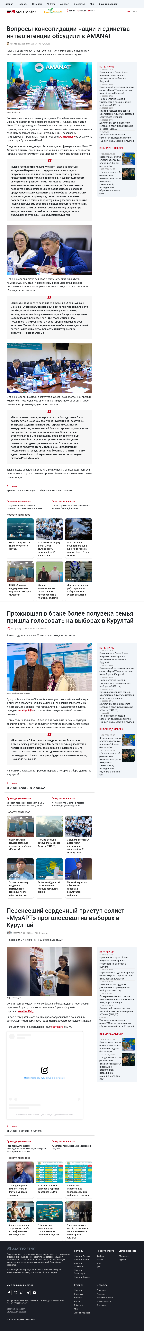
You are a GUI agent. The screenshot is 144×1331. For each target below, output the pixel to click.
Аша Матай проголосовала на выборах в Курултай (71, 1147)
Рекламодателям (105, 1298)
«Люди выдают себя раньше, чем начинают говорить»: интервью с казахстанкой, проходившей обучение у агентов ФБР (110, 183)
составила (57, 1026)
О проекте (101, 1290)
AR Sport (64, 4)
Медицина (124, 1256)
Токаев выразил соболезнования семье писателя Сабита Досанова (71, 507)
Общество (79, 4)
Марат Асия (17, 933)
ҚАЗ (135, 11)
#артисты (24, 1130)
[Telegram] (28, 1292)
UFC (98, 1267)
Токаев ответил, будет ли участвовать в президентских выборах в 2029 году (115, 102)
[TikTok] (21, 1292)
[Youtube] (34, 1292)
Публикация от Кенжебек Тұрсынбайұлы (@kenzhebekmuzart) (44, 1115)
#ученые (11, 490)
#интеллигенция (26, 490)
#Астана (23, 787)
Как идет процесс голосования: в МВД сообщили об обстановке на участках (25, 804)
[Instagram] (15, 1292)
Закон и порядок (108, 4)
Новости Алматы (82, 1260)
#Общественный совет (49, 490)
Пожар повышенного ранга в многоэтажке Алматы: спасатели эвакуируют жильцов (116, 113)
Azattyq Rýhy (16, 629)
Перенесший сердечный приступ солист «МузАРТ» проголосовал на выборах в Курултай (116, 90)
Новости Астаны (82, 1256)
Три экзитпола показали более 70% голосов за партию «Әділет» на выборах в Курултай (116, 137)
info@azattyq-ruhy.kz (16, 1311)
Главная (8, 4)
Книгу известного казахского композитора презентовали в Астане (24, 507)
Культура (46, 44)
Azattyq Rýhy (67, 136)
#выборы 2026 (38, 787)
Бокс (99, 1263)
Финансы (37, 4)
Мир (92, 4)
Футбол (100, 1256)
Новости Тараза (82, 1277)
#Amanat (68, 490)
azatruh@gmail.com (16, 1309)
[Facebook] (9, 1292)
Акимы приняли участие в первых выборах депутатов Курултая (68, 804)
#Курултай (36, 1130)
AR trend (51, 4)
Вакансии (101, 1305)
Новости (22, 4)
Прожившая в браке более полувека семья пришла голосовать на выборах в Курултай (113, 77)
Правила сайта (104, 1301)
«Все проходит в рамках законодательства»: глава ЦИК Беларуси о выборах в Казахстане (26, 1149)
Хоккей (100, 1260)
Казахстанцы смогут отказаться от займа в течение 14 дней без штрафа (110, 161)
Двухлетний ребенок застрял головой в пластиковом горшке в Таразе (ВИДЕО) (116, 125)
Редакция (101, 1294)
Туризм (122, 1260)
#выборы (12, 787)
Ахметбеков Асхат (17, 44)
